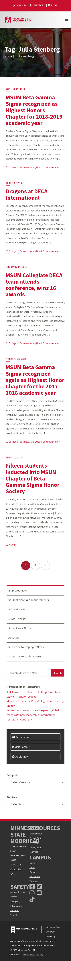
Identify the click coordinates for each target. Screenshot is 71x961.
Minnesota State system (38, 941)
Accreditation (35, 833)
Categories (13, 775)
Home (8, 56)
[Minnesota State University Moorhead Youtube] (39, 893)
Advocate (13, 637)
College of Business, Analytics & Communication (34, 167)
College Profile (36, 838)
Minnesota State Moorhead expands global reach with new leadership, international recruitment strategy (33, 715)
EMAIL (54, 5)
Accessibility (28, 954)
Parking (33, 872)
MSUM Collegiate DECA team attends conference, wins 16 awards (34, 285)
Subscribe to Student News (25, 656)
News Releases (17, 619)
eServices (33, 852)
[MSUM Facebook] (32, 886)
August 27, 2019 (15, 89)
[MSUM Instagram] (32, 893)
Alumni (12, 544)
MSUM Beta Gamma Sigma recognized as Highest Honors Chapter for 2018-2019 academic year (34, 110)
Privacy (39, 954)
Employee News (18, 590)
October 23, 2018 (16, 359)
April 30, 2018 (14, 457)
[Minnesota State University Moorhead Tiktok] (32, 899)
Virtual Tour (34, 876)
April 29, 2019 (14, 183)
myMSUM (21, 5)
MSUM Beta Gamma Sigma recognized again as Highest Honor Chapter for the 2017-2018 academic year (35, 380)
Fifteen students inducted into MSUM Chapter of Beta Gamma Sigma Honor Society (33, 478)
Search (58, 673)
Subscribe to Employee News (26, 647)
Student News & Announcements (28, 600)
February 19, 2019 (16, 266)
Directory (33, 842)
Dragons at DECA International (27, 194)
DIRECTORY (38, 5)
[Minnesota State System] (24, 929)
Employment (35, 847)
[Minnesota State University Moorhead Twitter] (39, 886)
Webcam (33, 881)
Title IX (13, 915)
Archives (12, 797)
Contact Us (15, 869)
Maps (32, 863)
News (32, 867)
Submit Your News (19, 628)
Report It (14, 910)
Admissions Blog (18, 609)
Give (12, 874)
